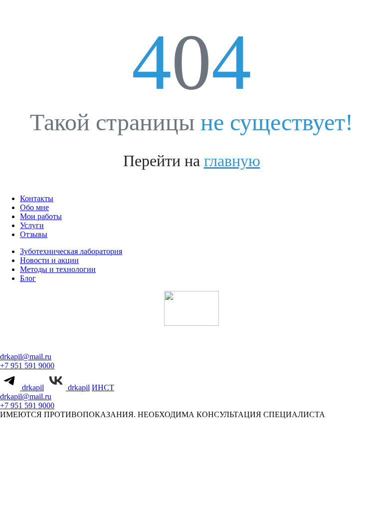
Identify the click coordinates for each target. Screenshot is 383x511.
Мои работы (41, 216)
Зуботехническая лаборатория (71, 251)
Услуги (32, 225)
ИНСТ (103, 387)
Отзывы (33, 234)
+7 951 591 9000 (27, 365)
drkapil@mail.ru (25, 356)
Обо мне (34, 207)
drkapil (32, 387)
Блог (28, 278)
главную (232, 161)
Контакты (36, 198)
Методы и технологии (58, 269)
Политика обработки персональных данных (181, 442)
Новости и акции (49, 260)
